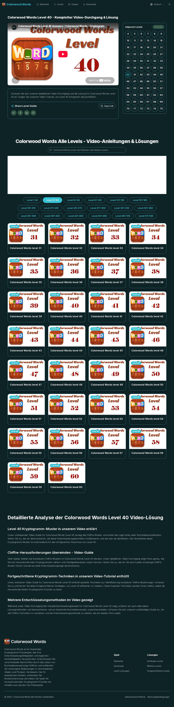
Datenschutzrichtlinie (135, 697)
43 (148, 74)
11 (135, 40)
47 (134, 81)
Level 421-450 (75, 216)
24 (141, 54)
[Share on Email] (33, 112)
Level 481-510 (122, 216)
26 (154, 54)
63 (161, 95)
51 (161, 81)
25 (148, 54)
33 (161, 61)
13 (148, 40)
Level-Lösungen (122, 671)
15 (161, 40)
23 (134, 54)
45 (161, 74)
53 (134, 88)
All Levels (158, 27)
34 (128, 67)
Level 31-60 (52, 200)
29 (134, 61)
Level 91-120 (95, 200)
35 (134, 67)
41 (135, 74)
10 (128, 40)
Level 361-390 (28, 216)
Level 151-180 (140, 200)
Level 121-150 (117, 200)
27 (161, 54)
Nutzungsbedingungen (159, 697)
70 (128, 108)
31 (148, 61)
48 (141, 81)
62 (154, 95)
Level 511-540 (146, 216)
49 (148, 81)
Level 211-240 (51, 208)
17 (134, 47)
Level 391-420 (52, 216)
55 (148, 88)
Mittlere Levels (154, 666)
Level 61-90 (73, 200)
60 (141, 95)
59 (134, 95)
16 (128, 47)
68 (154, 101)
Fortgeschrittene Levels (158, 671)
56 (154, 88)
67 (148, 101)
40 (128, 74)
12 (141, 40)
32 (154, 61)
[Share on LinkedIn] (26, 112)
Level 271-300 (98, 208)
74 (154, 108)
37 (148, 67)
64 (128, 101)
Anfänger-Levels (155, 661)
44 (154, 74)
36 (141, 67)
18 (141, 47)
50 (154, 81)
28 (128, 61)
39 (161, 67)
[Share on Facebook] (20, 112)
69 (161, 101)
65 (134, 101)
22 (128, 54)
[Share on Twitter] (13, 112)
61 (148, 95)
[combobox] (157, 4)
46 (128, 81)
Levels (60, 4)
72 (141, 108)
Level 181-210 (28, 208)
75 (161, 108)
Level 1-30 (32, 200)
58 (128, 95)
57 (161, 88)
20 (154, 47)
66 (141, 101)
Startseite (44, 4)
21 (161, 47)
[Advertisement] (87, 175)
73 (148, 108)
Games (75, 4)
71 (134, 108)
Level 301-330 (121, 208)
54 (141, 88)
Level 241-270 (74, 208)
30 (141, 61)
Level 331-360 (145, 208)
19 (148, 47)
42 (141, 74)
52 (128, 88)
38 (154, 67)
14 (154, 40)
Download (91, 4)
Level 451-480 (99, 216)
